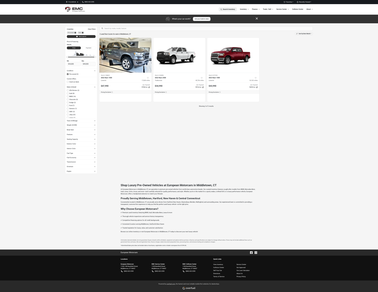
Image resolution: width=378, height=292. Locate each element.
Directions (216, 273)
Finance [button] (255, 9)
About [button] (308, 9)
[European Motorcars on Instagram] (255, 252)
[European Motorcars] (75, 9)
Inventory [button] (243, 9)
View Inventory (218, 264)
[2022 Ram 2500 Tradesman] (179, 55)
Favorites (289, 2)
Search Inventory (229, 9)
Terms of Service (218, 276)
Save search (82, 36)
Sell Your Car (217, 270)
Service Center (241, 264)
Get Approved (241, 267)
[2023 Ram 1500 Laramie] (233, 55)
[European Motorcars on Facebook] (250, 252)
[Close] (256, 18)
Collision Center (297, 9)
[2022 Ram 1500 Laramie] (125, 55)
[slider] (67, 57)
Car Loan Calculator (243, 270)
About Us (240, 273)
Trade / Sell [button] (267, 9)
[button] (73, 2)
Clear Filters (92, 29)
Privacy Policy (241, 276)
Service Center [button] (281, 9)
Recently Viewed (304, 2)
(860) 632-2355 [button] (89, 2)
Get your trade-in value (202, 19)
